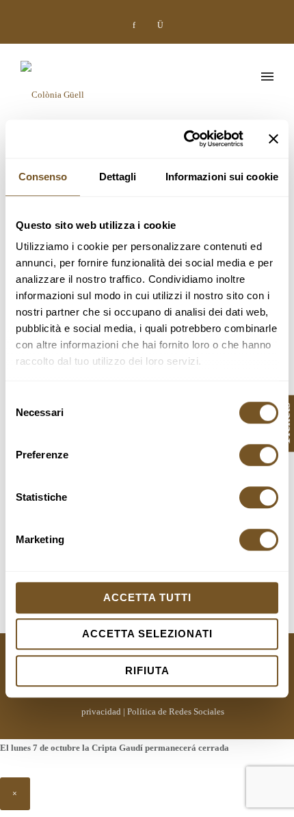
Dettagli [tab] (118, 176)
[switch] (258, 455)
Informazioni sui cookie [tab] (221, 176)
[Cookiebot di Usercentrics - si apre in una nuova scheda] (184, 139)
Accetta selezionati (147, 633)
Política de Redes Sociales (175, 711)
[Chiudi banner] (273, 138)
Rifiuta (147, 670)
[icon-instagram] (160, 25)
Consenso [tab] (43, 176)
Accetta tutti (147, 597)
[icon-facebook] (137, 25)
